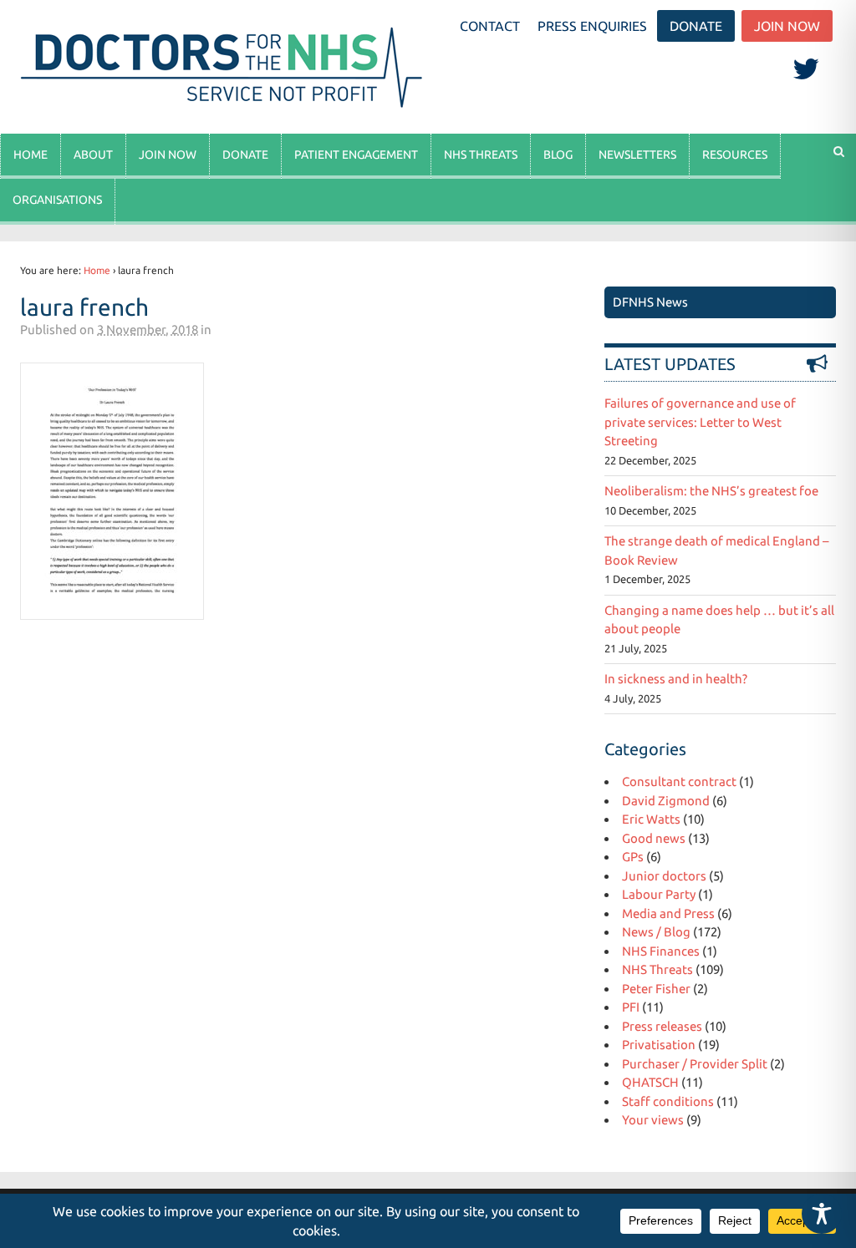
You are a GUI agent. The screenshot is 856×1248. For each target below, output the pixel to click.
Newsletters (637, 154)
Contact (490, 25)
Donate (696, 25)
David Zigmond (666, 801)
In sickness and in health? (675, 679)
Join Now (787, 25)
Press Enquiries (592, 25)
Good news (653, 838)
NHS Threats (480, 154)
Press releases (662, 1026)
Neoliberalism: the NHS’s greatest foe (711, 491)
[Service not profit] (224, 107)
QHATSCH (650, 1082)
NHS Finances (661, 951)
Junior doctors (664, 876)
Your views (653, 1120)
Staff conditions (668, 1101)
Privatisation (659, 1044)
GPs (633, 857)
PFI (630, 1007)
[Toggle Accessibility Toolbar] (821, 1213)
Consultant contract (679, 781)
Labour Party (659, 894)
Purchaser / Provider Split (694, 1064)
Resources (734, 154)
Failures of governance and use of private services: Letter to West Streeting (700, 422)
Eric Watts (651, 819)
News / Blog (656, 932)
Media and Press (668, 913)
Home (30, 154)
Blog (558, 154)
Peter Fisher (656, 989)
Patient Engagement (356, 154)
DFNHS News (650, 302)
